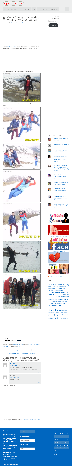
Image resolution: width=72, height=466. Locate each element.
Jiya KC (60, 290)
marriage (66, 294)
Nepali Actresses (14, 464)
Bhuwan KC (67, 282)
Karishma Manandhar (56, 292)
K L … (24, 9)
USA (67, 318)
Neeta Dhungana (11, 47)
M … (29, 9)
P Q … (39, 9)
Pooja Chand (64, 301)
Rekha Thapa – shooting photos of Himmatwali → (22, 353)
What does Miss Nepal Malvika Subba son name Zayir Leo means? (60, 198)
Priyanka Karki (54, 305)
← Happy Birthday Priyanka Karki (22, 350)
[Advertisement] (22, 35)
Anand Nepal (22, 22)
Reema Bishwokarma (60, 308)
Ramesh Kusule (13, 364)
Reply (39, 372)
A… (4, 9)
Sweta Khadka (63, 318)
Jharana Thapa (53, 290)
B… (8, 9)
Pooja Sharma (62, 303)
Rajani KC (63, 306)
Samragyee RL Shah (59, 312)
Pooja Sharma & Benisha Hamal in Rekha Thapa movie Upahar (10, 447)
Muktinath (30, 344)
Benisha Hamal (61, 282)
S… (47, 9)
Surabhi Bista (62, 316)
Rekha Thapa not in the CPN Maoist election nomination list (61, 205)
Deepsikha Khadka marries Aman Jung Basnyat (9, 435)
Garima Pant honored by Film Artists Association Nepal (60, 190)
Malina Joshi (60, 294)
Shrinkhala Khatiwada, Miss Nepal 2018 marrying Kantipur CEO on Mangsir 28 (10, 440)
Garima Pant (51, 288)
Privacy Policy (6, 464)
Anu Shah (50, 282)
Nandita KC (51, 299)
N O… (34, 9)
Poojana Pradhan (53, 303)
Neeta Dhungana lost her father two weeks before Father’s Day (10, 458)
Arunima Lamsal (55, 282)
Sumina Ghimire (53, 316)
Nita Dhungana (58, 301)
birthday (59, 285)
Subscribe (53, 25)
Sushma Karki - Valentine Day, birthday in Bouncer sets (60, 176)
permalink (19, 346)
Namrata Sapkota (51, 297)
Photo (4, 346)
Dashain (53, 286)
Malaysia (56, 294)
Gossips (15, 344)
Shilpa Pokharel (64, 314)
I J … (20, 9)
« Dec (55, 454)
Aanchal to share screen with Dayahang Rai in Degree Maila (9, 452)
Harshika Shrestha (60, 288)
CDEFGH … (14, 9)
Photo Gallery (20, 344)
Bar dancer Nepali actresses (61, 144)
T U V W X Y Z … (54, 9)
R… (43, 9)
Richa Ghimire (64, 310)
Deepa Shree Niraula (60, 286)
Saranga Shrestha (55, 314)
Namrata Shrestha (62, 297)
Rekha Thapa (54, 310)
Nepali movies (56, 277)
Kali (62, 290)
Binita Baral (52, 285)
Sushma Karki (55, 318)
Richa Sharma (51, 312)
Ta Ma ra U (8, 346)
